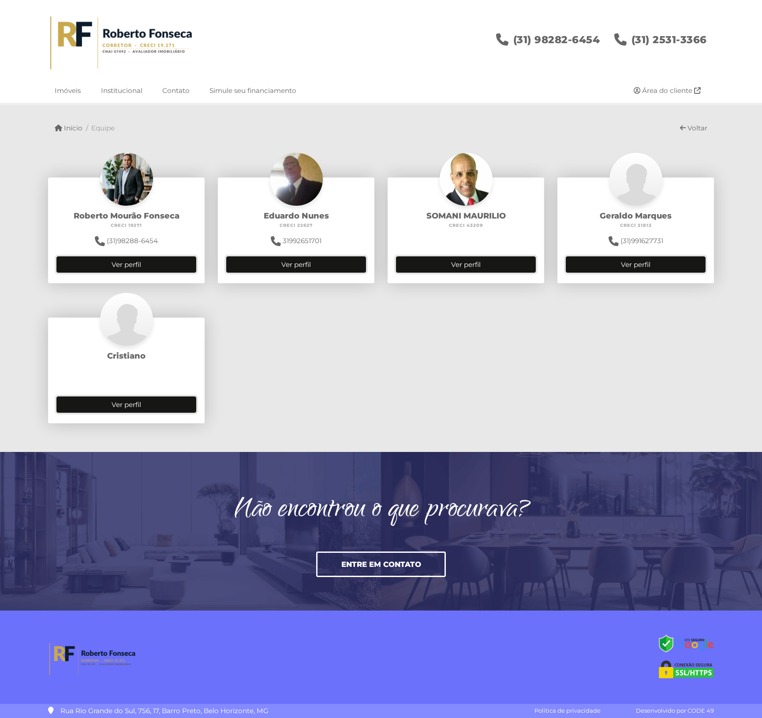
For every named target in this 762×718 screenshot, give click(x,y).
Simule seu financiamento (252, 90)
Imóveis (68, 90)
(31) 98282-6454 (556, 39)
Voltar (696, 128)
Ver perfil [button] (126, 264)
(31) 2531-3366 (669, 39)
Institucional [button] (121, 90)
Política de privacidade (567, 710)
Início (72, 128)
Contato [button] (176, 90)
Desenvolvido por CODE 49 (675, 710)
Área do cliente (667, 90)
